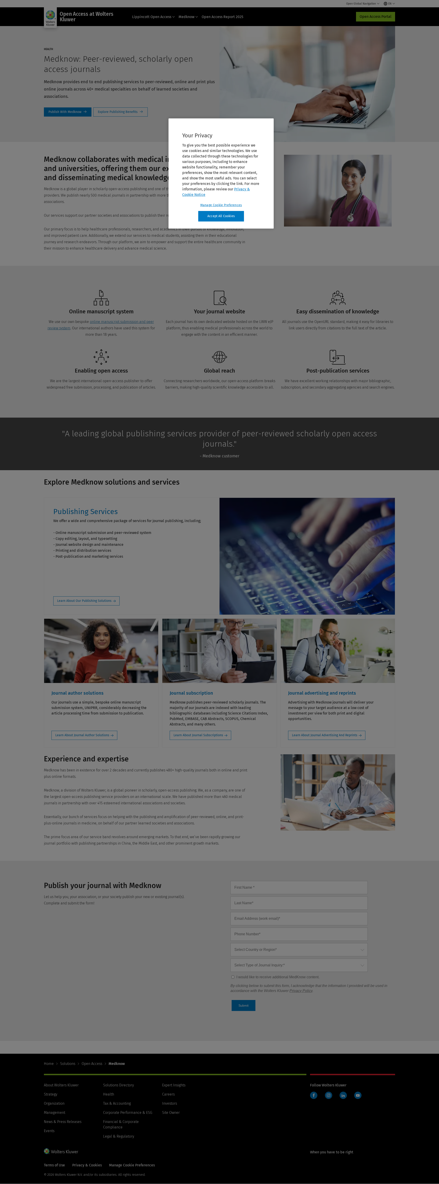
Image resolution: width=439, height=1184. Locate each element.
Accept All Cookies (221, 216)
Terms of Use (54, 1165)
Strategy (50, 1094)
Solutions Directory (118, 1085)
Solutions (67, 1063)
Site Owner (171, 1112)
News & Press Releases (62, 1122)
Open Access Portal (375, 16)
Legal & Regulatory (118, 1136)
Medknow (186, 17)
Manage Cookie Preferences (221, 205)
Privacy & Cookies (87, 1165)
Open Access (92, 1063)
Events (49, 1131)
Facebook (313, 1095)
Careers (168, 1094)
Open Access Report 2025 (222, 17)
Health (108, 1094)
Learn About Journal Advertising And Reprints (324, 735)
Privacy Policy (300, 991)
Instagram (328, 1095)
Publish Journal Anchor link (67, 112)
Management (54, 1112)
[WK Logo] (61, 1151)
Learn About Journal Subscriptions (198, 735)
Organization (54, 1103)
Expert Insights (173, 1085)
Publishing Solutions (120, 112)
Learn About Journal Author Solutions (82, 735)
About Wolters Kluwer (61, 1085)
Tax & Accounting (117, 1103)
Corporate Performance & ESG (127, 1112)
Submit (243, 1005)
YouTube (357, 1095)
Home (49, 1063)
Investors (169, 1103)
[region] (221, 173)
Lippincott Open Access (151, 17)
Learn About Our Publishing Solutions (84, 601)
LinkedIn (343, 1095)
